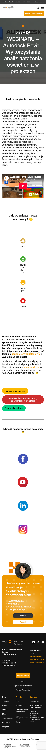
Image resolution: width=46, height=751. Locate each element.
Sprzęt (18, 722)
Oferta (4, 714)
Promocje (5, 701)
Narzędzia (5, 727)
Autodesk (19, 705)
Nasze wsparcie (7, 718)
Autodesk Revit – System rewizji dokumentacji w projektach (23, 399)
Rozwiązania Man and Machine (22, 711)
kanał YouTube (31, 367)
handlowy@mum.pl (38, 2)
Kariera (4, 705)
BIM (17, 701)
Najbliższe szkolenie (11, 2)
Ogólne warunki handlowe (23, 686)
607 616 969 (27, 2)
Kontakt (23, 616)
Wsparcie (23, 622)
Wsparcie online (23, 675)
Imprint (23, 681)
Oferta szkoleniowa (14, 408)
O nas (4, 697)
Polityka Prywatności (23, 690)
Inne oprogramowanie (22, 717)
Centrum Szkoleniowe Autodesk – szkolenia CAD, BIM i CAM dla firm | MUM (37, 716)
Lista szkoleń (34, 701)
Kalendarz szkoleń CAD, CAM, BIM (36, 706)
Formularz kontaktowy (15, 391)
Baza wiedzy (6, 722)
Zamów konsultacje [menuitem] (34, 13)
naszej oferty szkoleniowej (26, 353)
